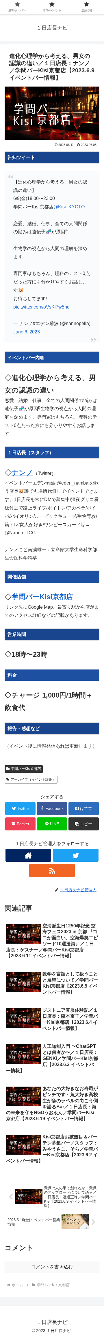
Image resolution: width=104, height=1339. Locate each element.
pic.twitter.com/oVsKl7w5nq (41, 307)
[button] (83, 823)
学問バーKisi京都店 (42, 597)
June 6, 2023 (26, 331)
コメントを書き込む (52, 1266)
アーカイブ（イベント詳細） (33, 779)
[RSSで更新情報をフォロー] (52, 870)
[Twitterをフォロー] (75, 855)
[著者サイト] (28, 855)
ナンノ (22, 472)
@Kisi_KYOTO (69, 206)
